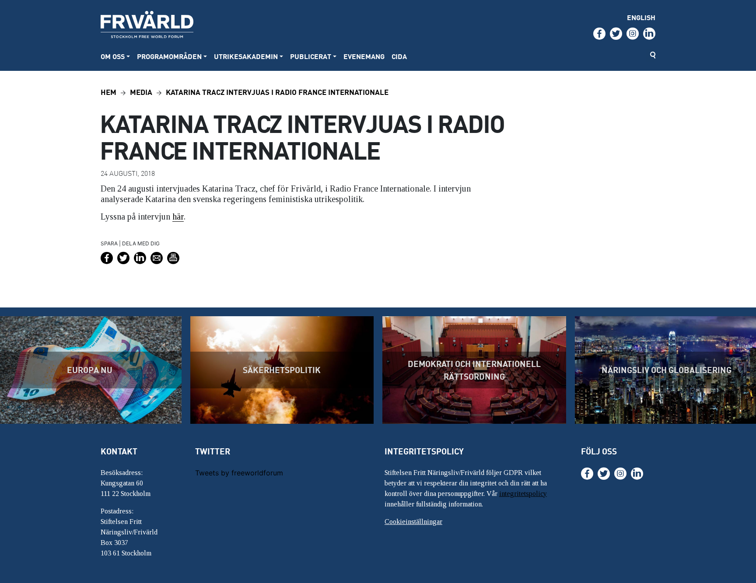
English (641, 17)
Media (141, 91)
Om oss (113, 56)
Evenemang (364, 56)
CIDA (399, 56)
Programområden (169, 56)
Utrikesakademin (246, 56)
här (178, 216)
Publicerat (310, 56)
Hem (108, 91)
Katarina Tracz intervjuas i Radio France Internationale (277, 91)
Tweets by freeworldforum (239, 472)
